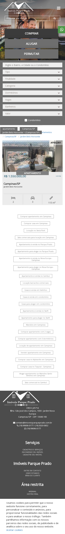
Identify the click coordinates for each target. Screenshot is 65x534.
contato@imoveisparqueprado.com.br (34, 422)
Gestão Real (32, 494)
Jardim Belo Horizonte (30, 136)
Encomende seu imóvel (32, 452)
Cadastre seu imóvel (32, 454)
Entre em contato (32, 470)
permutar (31, 54)
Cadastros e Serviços (33, 449)
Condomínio (34, 120)
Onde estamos (32, 473)
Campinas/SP (10, 136)
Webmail (32, 491)
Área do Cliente (32, 475)
